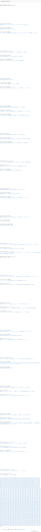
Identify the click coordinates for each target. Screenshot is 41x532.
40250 (16, 523)
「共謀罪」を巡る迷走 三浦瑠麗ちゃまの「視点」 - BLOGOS (9, 83)
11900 (1, 489)
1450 (9, 478)
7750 (21, 484)
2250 (1, 479)
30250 (25, 511)
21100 (35, 500)
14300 (35, 491)
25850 (18, 506)
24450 (32, 504)
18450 (30, 497)
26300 (40, 506)
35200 (18, 517)
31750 (16, 513)
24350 (28, 504)
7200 (39, 483)
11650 (30, 488)
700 (21, 477)
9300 (3, 486)
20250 (35, 499)
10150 (38, 486)
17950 (6, 497)
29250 (18, 510)
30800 (11, 512)
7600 (15, 484)
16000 (35, 494)
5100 (35, 481)
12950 (11, 490)
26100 (30, 506)
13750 (8, 491)
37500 (6, 520)
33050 (37, 514)
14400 (40, 491)
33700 (28, 515)
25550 (4, 506)
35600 (37, 517)
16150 (1, 495)
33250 (6, 515)
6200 (39, 482)
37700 (16, 520)
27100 (37, 507)
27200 (1, 508)
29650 (37, 510)
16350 (11, 495)
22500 (20, 502)
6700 (19, 483)
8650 (17, 485)
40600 (32, 523)
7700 (19, 484)
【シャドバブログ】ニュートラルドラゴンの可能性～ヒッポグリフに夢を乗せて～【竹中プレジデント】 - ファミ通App (19, 244)
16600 (23, 495)
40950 (8, 524)
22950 (1, 503)
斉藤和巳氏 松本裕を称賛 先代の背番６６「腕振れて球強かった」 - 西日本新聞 (12, 107)
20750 (18, 500)
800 (25, 477)
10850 (32, 487)
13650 (4, 491)
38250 (1, 521)
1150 (37, 477)
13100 (18, 490)
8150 (37, 484)
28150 (6, 509)
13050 (16, 490)
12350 (23, 489)
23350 (20, 503)
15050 (30, 493)
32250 (40, 513)
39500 (20, 522)
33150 (1, 515)
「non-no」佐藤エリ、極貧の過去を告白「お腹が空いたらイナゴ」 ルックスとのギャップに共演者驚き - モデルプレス (18, 32)
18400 (28, 497)
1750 (21, 478)
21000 (30, 500)
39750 (32, 522)
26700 (18, 507)
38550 (16, 521)
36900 (18, 519)
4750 (21, 481)
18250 (20, 497)
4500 (11, 481)
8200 (39, 484)
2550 (13, 479)
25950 (23, 506)
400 (12, 477)
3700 (19, 480)
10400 (11, 487)
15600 (16, 494)
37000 (23, 519)
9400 (7, 486)
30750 (8, 512)
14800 (18, 493)
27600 (20, 508)
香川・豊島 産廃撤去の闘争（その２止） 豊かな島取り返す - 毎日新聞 (11, 56)
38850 (30, 521)
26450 (6, 507)
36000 (16, 518)
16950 (40, 495)
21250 (1, 501)
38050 (32, 520)
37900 (25, 520)
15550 (13, 494)
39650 (28, 522)
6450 (9, 483)
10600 (20, 487)
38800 (28, 521)
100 (2, 477)
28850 (40, 509)
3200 (39, 479)
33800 (32, 515)
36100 (20, 518)
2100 (35, 478)
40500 (28, 523)
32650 (18, 514)
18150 (16, 497)
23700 (37, 503)
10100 (36, 486)
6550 (13, 483)
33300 (8, 515)
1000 (31, 477)
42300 (32, 525)
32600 (16, 514)
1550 (13, 478)
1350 (5, 478)
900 (28, 477)
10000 (31, 486)
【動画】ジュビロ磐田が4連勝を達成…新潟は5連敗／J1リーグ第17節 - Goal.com (13, 134)
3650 (17, 480)
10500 (16, 487)
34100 (6, 516)
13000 (13, 490)
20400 (1, 500)
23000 (4, 503)
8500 (11, 485)
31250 (32, 512)
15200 (37, 493)
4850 (25, 481)
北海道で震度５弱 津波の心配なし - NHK (6, 225)
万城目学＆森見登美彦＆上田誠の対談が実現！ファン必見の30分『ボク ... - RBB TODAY (14, 142)
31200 (30, 512)
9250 (1, 486)
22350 (13, 502)
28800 (37, 509)
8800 (23, 485)
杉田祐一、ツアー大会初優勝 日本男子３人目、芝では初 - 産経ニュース (11, 170)
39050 (40, 521)
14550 (6, 493)
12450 (28, 489)
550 (17, 477)
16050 (37, 494)
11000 (40, 487)
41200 (20, 524)
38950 (35, 521)
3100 (35, 479)
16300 (8, 495)
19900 (18, 499)
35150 (16, 517)
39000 (37, 521)
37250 (35, 519)
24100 (16, 504)
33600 (23, 515)
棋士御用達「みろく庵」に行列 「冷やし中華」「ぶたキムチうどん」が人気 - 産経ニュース (14, 24)
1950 (29, 478)
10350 (8, 487)
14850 (20, 493)
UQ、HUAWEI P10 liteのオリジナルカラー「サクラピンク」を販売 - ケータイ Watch (13, 443)
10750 (28, 487)
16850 (35, 495)
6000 (31, 482)
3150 (37, 479)
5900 (27, 482)
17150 (8, 496)
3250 (1, 480)
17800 (40, 496)
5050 (33, 481)
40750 (40, 523)
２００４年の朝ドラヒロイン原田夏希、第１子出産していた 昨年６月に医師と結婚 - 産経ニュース (15, 115)
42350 (35, 525)
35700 (1, 518)
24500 (35, 504)
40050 (6, 523)
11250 (11, 488)
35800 (6, 518)
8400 (7, 485)
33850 (35, 515)
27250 (4, 508)
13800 (11, 491)
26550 (11, 507)
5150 (37, 481)
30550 (40, 511)
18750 (4, 498)
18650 (40, 497)
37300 (37, 519)
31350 (37, 512)
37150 (30, 519)
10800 (30, 487)
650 (20, 477)
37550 (8, 520)
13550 (40, 490)
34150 (8, 516)
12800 (4, 490)
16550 (20, 495)
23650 (35, 503)
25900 (20, 506)
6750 (21, 483)
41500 (35, 524)
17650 (32, 496)
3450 (9, 480)
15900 (30, 494)
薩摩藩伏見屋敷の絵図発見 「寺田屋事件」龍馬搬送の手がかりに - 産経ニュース (12, 189)
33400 (13, 515)
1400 (7, 478)
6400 (7, 483)
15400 (6, 494)
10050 (34, 486)
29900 (8, 511)
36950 (20, 519)
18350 (25, 497)
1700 (19, 478)
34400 (20, 516)
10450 (13, 487)
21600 (18, 501)
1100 (35, 477)
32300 (1, 514)
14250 (32, 491)
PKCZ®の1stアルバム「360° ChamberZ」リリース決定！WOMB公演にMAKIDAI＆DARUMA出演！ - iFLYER (17, 284)
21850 (30, 501)
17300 (16, 496)
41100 (16, 524)
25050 (20, 505)
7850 (25, 484)
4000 (31, 480)
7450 (9, 484)
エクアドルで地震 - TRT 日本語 (5, 221)
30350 (30, 511)
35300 (23, 517)
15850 (28, 494)
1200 (39, 477)
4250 (1, 481)
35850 (8, 518)
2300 (3, 479)
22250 (8, 502)
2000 (31, 478)
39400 (16, 522)
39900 (40, 522)
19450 (37, 498)
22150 (4, 502)
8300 (3, 485)
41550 (37, 524)
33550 (20, 515)
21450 (11, 501)
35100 (13, 517)
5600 (15, 482)
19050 (18, 498)
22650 (28, 502)
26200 (35, 506)
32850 (28, 514)
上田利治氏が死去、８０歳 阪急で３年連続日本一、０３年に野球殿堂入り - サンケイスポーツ (15, 197)
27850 (32, 508)
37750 (18, 520)
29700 (40, 510)
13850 (13, 491)
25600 (6, 506)
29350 (23, 510)
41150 (18, 524)
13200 (23, 490)
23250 (16, 503)
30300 (28, 511)
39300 (11, 522)
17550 (28, 496)
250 (7, 477)
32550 (13, 514)
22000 (37, 501)
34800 (40, 516)
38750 (25, 521)
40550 (30, 523)
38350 (6, 521)
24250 (23, 504)
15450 (8, 494)
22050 (40, 501)
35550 (35, 517)
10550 (18, 487)
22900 (40, 502)
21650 (20, 501)
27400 (11, 508)
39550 (23, 522)
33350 (11, 515)
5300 (3, 482)
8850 (25, 485)
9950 (29, 486)
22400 (16, 502)
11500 (23, 488)
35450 (30, 517)
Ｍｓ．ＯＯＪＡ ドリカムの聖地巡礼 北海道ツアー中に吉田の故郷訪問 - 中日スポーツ (13, 280)
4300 (3, 481)
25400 (37, 505)
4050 (33, 480)
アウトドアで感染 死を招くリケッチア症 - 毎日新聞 (8, 474)
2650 (17, 479)
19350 (32, 498)
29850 (6, 511)
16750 (30, 495)
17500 (25, 496)
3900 (27, 480)
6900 (27, 483)
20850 (23, 500)
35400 (28, 517)
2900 (27, 479)
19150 (23, 498)
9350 (5, 486)
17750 (37, 496)
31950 (25, 513)
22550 (23, 502)
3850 (25, 480)
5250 (1, 482)
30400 (32, 511)
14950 (25, 493)
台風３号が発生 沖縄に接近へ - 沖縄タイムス (7, 79)
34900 (4, 517)
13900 (16, 491)
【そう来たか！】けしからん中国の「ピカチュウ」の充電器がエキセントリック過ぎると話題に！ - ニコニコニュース (18, 276)
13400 (32, 490)
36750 (11, 519)
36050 (18, 518)
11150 (6, 488)
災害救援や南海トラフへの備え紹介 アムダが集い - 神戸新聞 (9, 193)
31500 (4, 513)
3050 (33, 479)
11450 (20, 488)
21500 (13, 501)
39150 (4, 522)
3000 (31, 479)
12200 (16, 489)
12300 (20, 489)
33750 (30, 515)
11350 (16, 488)
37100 (28, 519)
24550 (37, 504)
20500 (6, 500)
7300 (3, 484)
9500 (11, 486)
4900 (27, 481)
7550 (13, 484)
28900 (1, 510)
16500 (18, 495)
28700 (32, 509)
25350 (35, 505)
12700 (40, 489)
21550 (16, 501)
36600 (4, 519)
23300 (18, 503)
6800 (23, 483)
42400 (37, 525)
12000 (6, 489)
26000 (25, 506)
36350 (32, 518)
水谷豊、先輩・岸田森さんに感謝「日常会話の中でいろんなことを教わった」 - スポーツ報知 (14, 387)
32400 (6, 514)
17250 (13, 496)
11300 (13, 488)
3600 (15, 480)
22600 (25, 502)
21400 (8, 501)
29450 (28, 510)
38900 (32, 521)
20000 (23, 499)
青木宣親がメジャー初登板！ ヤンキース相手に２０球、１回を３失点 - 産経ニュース (13, 451)
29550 (32, 510)
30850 (13, 512)
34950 (6, 517)
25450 (40, 505)
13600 (1, 491)
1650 (17, 478)
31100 (25, 512)
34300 (16, 516)
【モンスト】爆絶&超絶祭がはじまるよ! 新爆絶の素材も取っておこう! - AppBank (13, 447)
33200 (4, 515)
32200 (37, 513)
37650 (13, 520)
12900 (8, 490)
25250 (30, 505)
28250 (11, 509)
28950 (4, 510)
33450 (16, 515)
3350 (5, 480)
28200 (8, 509)
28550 (25, 509)
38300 (4, 521)
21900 (32, 501)
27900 (35, 508)
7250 (1, 484)
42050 (20, 525)
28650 (30, 509)
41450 (32, 524)
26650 (16, 507)
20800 (20, 500)
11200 (8, 488)
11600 (28, 488)
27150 (40, 507)
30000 (13, 511)
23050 (6, 503)
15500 (11, 494)
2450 (9, 479)
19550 (1, 499)
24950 (16, 505)
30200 (23, 511)
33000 (35, 514)
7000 (31, 483)
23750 (40, 503)
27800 (30, 508)
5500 (11, 482)
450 (13, 477)
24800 (8, 505)
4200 (39, 480)
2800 (23, 479)
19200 (25, 498)
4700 (19, 481)
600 (18, 477)
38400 (8, 521)
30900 (16, 512)
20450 (4, 500)
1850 (25, 478)
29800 (4, 511)
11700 (32, 488)
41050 (13, 524)
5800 (23, 482)
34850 (1, 517)
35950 (13, 518)
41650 (1, 525)
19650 (6, 499)
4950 (29, 481)
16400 (13, 495)
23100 (8, 503)
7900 (27, 484)
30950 (18, 512)
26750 (20, 507)
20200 (32, 499)
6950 (29, 483)
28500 (23, 509)
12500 (30, 489)
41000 (11, 524)
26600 (13, 507)
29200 (16, 510)
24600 (40, 504)
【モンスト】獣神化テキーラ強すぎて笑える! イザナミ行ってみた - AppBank (12, 248)
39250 (8, 522)
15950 (32, 494)
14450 (1, 493)
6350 (5, 483)
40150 (11, 523)
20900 (25, 500)
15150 (35, 493)
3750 (21, 480)
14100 (25, 491)
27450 (13, 508)
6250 (1, 483)
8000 (31, 484)
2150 (37, 478)
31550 (6, 513)
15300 (1, 494)
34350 (18, 516)
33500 (18, 515)
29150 (13, 510)
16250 (6, 495)
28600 (28, 509)
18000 (8, 497)
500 (15, 477)
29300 (20, 510)
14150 (28, 491)
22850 (37, 502)
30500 (37, 511)
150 (4, 477)
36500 (40, 518)
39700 (30, 522)
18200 (18, 497)
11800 (37, 488)
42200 (28, 525)
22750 (32, 502)
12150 (13, 489)
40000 (4, 523)
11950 (4, 489)
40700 (37, 523)
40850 (4, 524)
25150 (25, 505)
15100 (32, 493)
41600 (40, 524)
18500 (32, 497)
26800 (23, 507)
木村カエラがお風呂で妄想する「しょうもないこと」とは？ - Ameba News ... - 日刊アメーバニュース (16, 331)
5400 (7, 482)
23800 (1, 504)
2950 (29, 479)
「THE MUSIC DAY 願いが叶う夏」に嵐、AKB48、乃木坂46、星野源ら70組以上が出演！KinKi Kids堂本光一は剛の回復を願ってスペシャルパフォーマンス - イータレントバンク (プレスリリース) (20, 363)
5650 (17, 482)
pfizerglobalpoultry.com (5, 1)
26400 (4, 507)
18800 (6, 498)
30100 (18, 511)
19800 (13, 499)
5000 (31, 481)
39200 (6, 522)
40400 (23, 523)
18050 (11, 497)
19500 (40, 498)
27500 (16, 508)
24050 (13, 504)
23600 (32, 503)
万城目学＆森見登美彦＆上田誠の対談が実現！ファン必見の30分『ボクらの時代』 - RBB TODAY (15, 138)
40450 (25, 523)
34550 (28, 516)
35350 (25, 517)
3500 (11, 480)
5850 (25, 482)
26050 (28, 506)
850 (26, 477)
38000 (30, 520)
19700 (8, 499)
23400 (23, 503)
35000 (8, 517)
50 (1, 477)
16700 (28, 495)
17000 (1, 496)
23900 (6, 504)
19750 (11, 499)
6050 (33, 482)
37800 (20, 520)
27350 (8, 508)
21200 (40, 500)
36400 (35, 518)
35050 (11, 517)
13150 (20, 490)
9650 (17, 486)
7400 (7, 484)
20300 (37, 499)
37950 (28, 520)
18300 (23, 497)
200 (5, 477)
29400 (25, 510)
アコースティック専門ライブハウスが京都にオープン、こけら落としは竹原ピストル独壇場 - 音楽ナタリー (17, 358)
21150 (37, 500)
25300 (32, 505)
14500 (4, 493)
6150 (37, 482)
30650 (4, 512)
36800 (13, 519)
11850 (40, 488)
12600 (35, 489)
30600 (1, 512)
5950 (29, 482)
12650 (37, 489)
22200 (6, 502)
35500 (32, 517)
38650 (20, 521)
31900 (23, 513)
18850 (8, 498)
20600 (11, 500)
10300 (6, 487)
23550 (30, 503)
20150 (30, 499)
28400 (18, 509)
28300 (13, 509)
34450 (23, 516)
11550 (25, 488)
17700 (35, 496)
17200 (11, 496)
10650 (23, 487)
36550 (1, 519)
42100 (23, 525)
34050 (4, 516)
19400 (35, 498)
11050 (1, 488)
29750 (1, 511)
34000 (1, 516)
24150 (18, 504)
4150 (37, 480)
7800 (23, 484)
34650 (32, 516)
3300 (3, 480)
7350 (5, 484)
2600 (15, 479)
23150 (11, 503)
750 (23, 477)
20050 (25, 499)
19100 (20, 498)
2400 (7, 479)
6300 (3, 483)
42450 (40, 525)
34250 (13, 516)
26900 (28, 507)
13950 (18, 491)
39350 (13, 522)
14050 (23, 491)
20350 (40, 499)
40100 (8, 523)
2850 (25, 479)
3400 (7, 480)
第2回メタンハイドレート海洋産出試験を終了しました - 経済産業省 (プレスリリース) (13, 339)
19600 (4, 499)
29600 (35, 510)
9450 (9, 486)
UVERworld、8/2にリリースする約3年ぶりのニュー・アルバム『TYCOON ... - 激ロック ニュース (15, 303)
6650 (17, 483)
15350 (4, 494)
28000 (40, 508)
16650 (25, 495)
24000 (11, 504)
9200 (39, 485)
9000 (31, 485)
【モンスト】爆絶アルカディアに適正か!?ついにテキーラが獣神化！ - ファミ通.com (13, 52)
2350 (5, 479)
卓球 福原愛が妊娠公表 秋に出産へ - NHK (6, 367)
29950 (11, 511)
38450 (11, 521)
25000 (18, 505)
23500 (28, 503)
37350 (40, 519)
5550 (13, 482)
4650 (17, 481)
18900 (11, 498)
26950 (30, 507)
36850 (16, 519)
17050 (4, 496)
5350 (5, 482)
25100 (23, 505)
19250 (28, 498)
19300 (30, 498)
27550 (18, 508)
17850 (1, 497)
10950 (37, 487)
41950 (16, 525)
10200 (1, 487)
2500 (11, 479)
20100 (28, 499)
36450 (37, 518)
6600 (15, 483)
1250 (1, 478)
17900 (4, 497)
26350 (1, 507)
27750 (28, 508)
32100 (32, 513)
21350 (6, 501)
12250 (18, 489)
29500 (30, 510)
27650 (23, 508)
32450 (8, 514)
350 (10, 477)
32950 (32, 514)
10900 (35, 487)
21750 (25, 501)
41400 (30, 524)
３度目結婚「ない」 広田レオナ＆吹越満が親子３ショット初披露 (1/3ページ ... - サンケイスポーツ (15, 111)
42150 (25, 525)
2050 (33, 478)
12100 (11, 489)
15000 (28, 493)
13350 (30, 490)
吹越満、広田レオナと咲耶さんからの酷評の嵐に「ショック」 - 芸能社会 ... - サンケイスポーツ (15, 87)
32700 (20, 514)
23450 (25, 503)
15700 (20, 494)
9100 (35, 485)
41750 (6, 525)
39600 (25, 522)
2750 (21, 479)
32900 (30, 514)
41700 (4, 525)
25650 (8, 506)
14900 (23, 493)
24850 (11, 505)
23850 (4, 504)
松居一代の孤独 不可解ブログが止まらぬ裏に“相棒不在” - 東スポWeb (11, 335)
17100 (6, 496)
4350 (5, 481)
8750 (21, 485)
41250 (23, 524)
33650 (25, 515)
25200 (28, 505)
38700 (23, 521)
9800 (23, 486)
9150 (37, 485)
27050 (35, 507)
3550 (13, 480)
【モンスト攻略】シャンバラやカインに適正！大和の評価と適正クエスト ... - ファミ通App (14, 311)
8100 (35, 484)
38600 (18, 521)
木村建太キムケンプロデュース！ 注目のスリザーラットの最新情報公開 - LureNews (13, 166)
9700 (19, 486)
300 (9, 477)
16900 (37, 495)
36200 (25, 518)
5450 (9, 482)
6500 (11, 483)
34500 (25, 516)
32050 (30, 513)
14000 (20, 491)
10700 (25, 487)
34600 (30, 516)
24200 (20, 504)
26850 (25, 507)
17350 (18, 496)
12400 (25, 489)
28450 (20, 509)
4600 (15, 481)
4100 (35, 480)
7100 (35, 483)
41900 (13, 525)
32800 (25, 514)
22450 (18, 502)
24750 (6, 505)
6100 (35, 482)
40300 (18, 523)
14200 (30, 491)
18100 (13, 497)
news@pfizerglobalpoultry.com (20, 529)
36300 (30, 518)
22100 (1, 502)
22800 (35, 502)
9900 (27, 486)
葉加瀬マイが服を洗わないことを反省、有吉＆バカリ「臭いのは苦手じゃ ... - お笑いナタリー (14, 216)
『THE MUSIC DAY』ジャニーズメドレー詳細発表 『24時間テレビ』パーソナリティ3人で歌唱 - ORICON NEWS (18, 307)
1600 (15, 478)
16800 (32, 495)
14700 (13, 493)
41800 (8, 525)
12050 (8, 489)
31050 (23, 512)
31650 (11, 513)
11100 (4, 488)
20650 (13, 500)
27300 (6, 508)
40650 (35, 523)
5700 (19, 482)
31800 (18, 513)
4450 (9, 481)
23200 (13, 503)
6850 (25, 483)
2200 (39, 478)
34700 (35, 516)
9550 (13, 486)
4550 (13, 481)
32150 (35, 513)
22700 (30, 502)
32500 (11, 514)
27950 (37, 508)
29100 (11, 510)
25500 (1, 506)
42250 (30, 525)
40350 (20, 523)
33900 (37, 515)
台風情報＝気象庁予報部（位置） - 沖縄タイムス (7, 28)
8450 (9, 485)
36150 (23, 518)
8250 (1, 485)
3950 (29, 480)
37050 (25, 519)
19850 (16, 499)
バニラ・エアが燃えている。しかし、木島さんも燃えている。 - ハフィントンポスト (13, 470)
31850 (20, 513)
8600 (15, 485)
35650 (40, 517)
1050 (33, 477)
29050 (8, 510)
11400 (18, 488)
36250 (28, 518)
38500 (13, 521)
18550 (35, 497)
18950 (13, 498)
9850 (25, 486)
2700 (19, 479)
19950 (20, 499)
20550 (8, 500)
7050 (33, 483)
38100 (35, 520)
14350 (37, 491)
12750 (1, 490)
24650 (1, 505)
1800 (23, 478)
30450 (35, 511)
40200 (13, 523)
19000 (16, 498)
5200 (39, 481)
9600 (15, 486)
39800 (35, 522)
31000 (20, 512)
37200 (32, 519)
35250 (20, 517)
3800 (23, 480)
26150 (32, 506)
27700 (25, 508)
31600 (8, 513)
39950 (1, 523)
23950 (8, 504)
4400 (7, 481)
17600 (30, 496)
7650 (17, 484)
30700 (6, 512)
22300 (11, 502)
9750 (21, 486)
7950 (29, 484)
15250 (40, 493)
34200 (11, 516)
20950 (28, 500)
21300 (4, 501)
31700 (13, 513)
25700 (11, 506)
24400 (30, 504)
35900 (11, 518)
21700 (23, 501)
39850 (37, 522)
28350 (16, 509)
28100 (4, 509)
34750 (37, 516)
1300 (3, 478)
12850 (6, 490)
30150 (20, 511)
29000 (6, 510)
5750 (21, 482)
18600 (37, 497)
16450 (16, 495)
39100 (1, 522)
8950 (29, 485)
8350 (5, 485)
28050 (1, 509)
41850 (11, 525)
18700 (1, 498)
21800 (28, 501)
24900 (13, 505)
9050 (33, 485)
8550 (13, 485)
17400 (20, 496)
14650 (11, 493)
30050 (16, 511)
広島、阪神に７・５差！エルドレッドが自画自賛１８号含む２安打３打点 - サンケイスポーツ (14, 395)
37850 (23, 520)
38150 (37, 520)
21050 (32, 500)
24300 (25, 504)
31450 (1, 513)
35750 (4, 518)
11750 (35, 488)
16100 (40, 494)
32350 (4, 514)
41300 (25, 524)
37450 (4, 520)
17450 (23, 496)
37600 (11, 520)
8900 (27, 485)
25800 (16, 506)
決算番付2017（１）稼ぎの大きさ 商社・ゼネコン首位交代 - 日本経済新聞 (11, 60)
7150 (37, 483)
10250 (4, 487)
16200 (4, 495)
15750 (23, 494)
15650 (18, 494)
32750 (23, 514)
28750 (35, 509)
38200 (40, 520)
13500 (37, 490)
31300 (35, 512)
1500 (11, 478)
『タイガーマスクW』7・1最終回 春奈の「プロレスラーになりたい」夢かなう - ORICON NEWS (15, 161)
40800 (1, 524)
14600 (8, 493)
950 (29, 477)
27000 (32, 507)
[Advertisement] (20, 15)
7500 (11, 484)
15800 (25, 494)
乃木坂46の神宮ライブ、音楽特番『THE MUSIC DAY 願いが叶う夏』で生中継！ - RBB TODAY (15, 418)
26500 (8, 507)
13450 (35, 490)
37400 (1, 520)
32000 (28, 513)
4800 (23, 481)
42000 (18, 525)
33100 (40, 514)
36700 (8, 519)
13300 (28, 490)
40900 (6, 524)
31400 (40, 512)
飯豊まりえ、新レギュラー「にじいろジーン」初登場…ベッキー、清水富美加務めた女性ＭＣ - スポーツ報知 (17, 391)
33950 (40, 515)
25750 (13, 506)
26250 (37, 506)
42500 (1, 526)
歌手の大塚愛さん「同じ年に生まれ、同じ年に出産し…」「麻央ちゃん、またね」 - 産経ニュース (15, 414)
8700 (19, 485)
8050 (33, 484)
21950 (35, 501)
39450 (18, 522)
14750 (16, 493)
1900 (27, 478)
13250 (25, 490)
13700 (6, 491)
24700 (4, 505)
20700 (16, 500)
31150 (28, 512)
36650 (6, 519)
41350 (28, 524)
